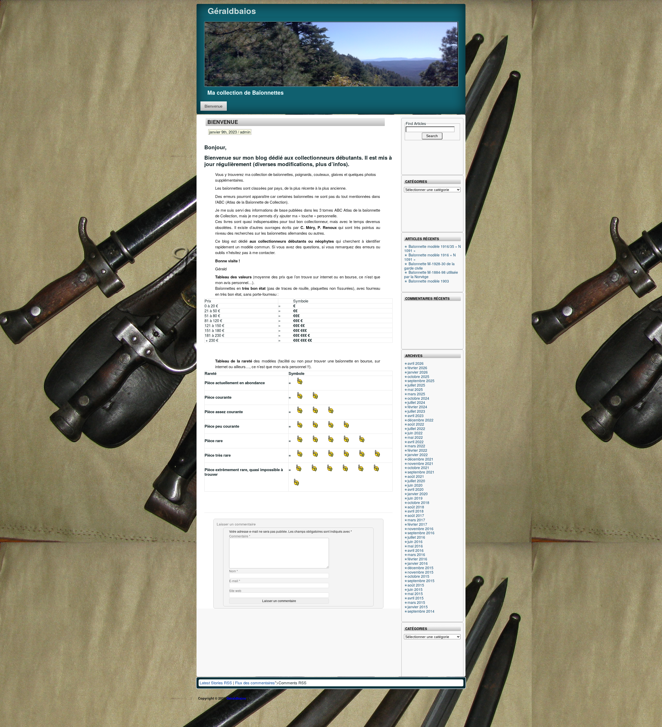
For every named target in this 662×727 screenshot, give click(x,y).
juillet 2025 (416, 385)
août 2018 (416, 506)
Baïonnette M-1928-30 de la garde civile (429, 266)
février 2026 (417, 367)
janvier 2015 (418, 606)
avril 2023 (416, 415)
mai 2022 (415, 437)
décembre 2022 (420, 419)
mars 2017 (416, 519)
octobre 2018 (418, 502)
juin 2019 (415, 498)
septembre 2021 (421, 471)
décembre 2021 (420, 459)
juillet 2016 (416, 537)
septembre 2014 (421, 611)
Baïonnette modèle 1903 (429, 281)
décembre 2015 (420, 567)
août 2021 (416, 476)
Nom (233, 571)
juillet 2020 (416, 480)
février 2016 (417, 558)
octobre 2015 (418, 576)
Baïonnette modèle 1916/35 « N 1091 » (432, 248)
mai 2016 (415, 545)
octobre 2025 (418, 376)
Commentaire (239, 536)
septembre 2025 (421, 380)
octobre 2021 (418, 467)
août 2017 (416, 515)
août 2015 (416, 585)
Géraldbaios (232, 11)
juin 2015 (415, 589)
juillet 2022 (416, 428)
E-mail (234, 581)
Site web (235, 591)
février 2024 (417, 406)
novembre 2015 (420, 572)
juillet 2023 (416, 411)
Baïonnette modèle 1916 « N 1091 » (430, 257)
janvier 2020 (418, 493)
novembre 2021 (420, 463)
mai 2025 (415, 389)
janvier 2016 (418, 563)
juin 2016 (415, 541)
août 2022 (416, 424)
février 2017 (417, 524)
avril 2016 (416, 550)
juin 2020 (415, 485)
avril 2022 (416, 441)
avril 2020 (416, 489)
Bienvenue (213, 106)
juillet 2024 (416, 402)
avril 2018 (416, 511)
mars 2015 (416, 602)
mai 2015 (415, 593)
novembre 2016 (420, 528)
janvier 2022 (418, 454)
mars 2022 (416, 445)
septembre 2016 (421, 532)
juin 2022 (415, 432)
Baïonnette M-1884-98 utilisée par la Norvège (431, 274)
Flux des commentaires (255, 682)
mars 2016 (416, 554)
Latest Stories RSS (216, 682)
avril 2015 (416, 597)
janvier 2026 (418, 372)
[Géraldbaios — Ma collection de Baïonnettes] (331, 53)
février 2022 (417, 450)
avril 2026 (416, 363)
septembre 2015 (421, 580)
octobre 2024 (418, 398)
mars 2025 (416, 393)
